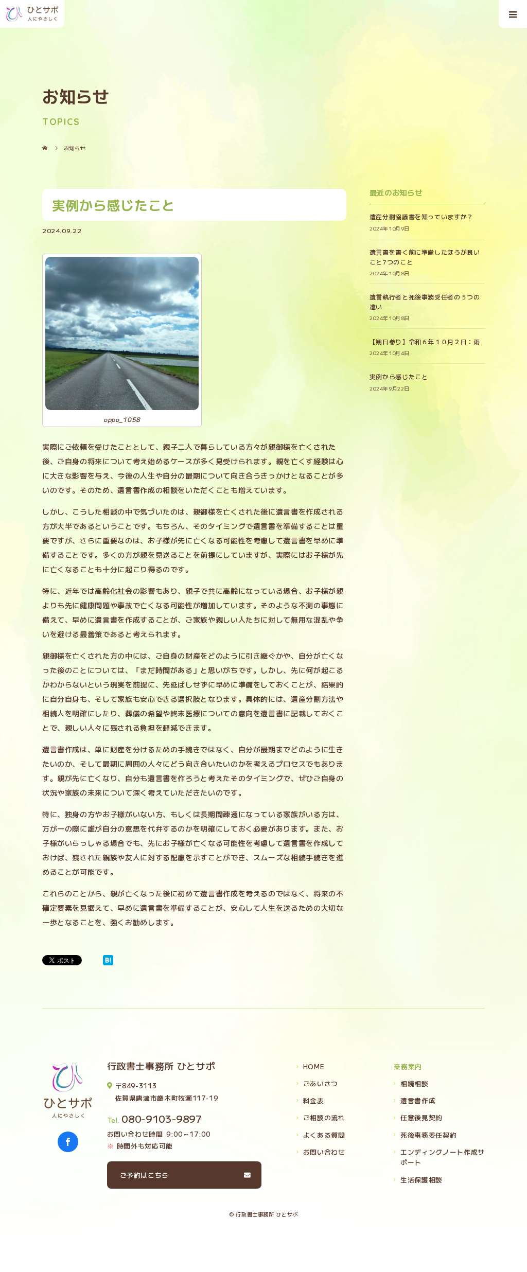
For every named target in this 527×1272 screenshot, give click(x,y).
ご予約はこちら (144, 1175)
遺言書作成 (417, 1100)
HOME (314, 1066)
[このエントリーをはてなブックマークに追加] (108, 960)
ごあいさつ (320, 1083)
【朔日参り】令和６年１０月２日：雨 (425, 341)
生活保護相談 (421, 1180)
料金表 (313, 1100)
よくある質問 (324, 1135)
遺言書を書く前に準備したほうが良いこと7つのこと (425, 257)
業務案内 (408, 1066)
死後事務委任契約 (428, 1135)
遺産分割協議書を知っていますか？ (421, 216)
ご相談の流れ (324, 1117)
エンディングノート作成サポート (442, 1157)
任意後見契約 (421, 1117)
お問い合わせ (324, 1152)
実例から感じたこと (399, 376)
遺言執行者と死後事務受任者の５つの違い (425, 301)
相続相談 (414, 1083)
